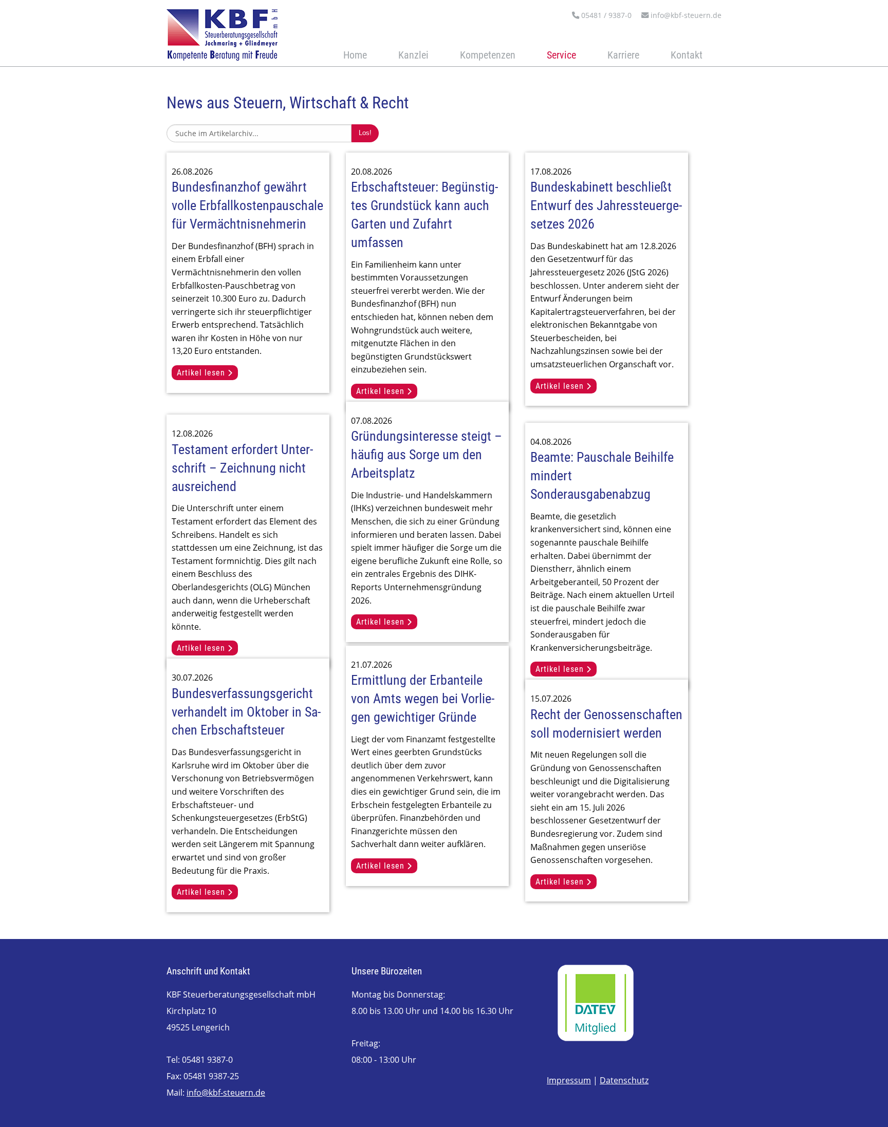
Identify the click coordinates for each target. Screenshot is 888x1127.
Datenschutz (624, 1080)
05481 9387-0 (207, 1059)
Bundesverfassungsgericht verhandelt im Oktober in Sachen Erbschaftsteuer (246, 712)
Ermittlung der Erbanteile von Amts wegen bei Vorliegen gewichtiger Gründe (422, 698)
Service (561, 55)
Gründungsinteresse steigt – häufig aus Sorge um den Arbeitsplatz (426, 454)
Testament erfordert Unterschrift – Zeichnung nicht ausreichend (242, 468)
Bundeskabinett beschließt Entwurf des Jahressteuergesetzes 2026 (606, 205)
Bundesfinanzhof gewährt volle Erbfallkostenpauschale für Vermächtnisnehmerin (247, 205)
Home (355, 55)
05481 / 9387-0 (605, 15)
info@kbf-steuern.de (685, 15)
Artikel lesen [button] (202, 373)
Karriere (623, 55)
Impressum (569, 1080)
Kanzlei (413, 55)
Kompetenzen (487, 55)
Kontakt (686, 55)
